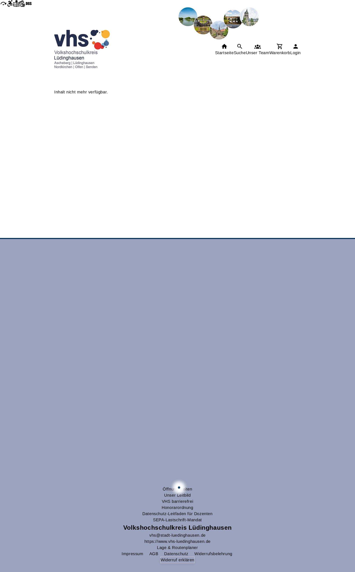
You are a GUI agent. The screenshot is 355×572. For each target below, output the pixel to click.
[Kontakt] (257, 49)
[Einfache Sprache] (16, 3)
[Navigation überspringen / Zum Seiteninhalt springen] (3, 3)
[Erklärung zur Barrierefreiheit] (10, 3)
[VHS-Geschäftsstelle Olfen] (179, 487)
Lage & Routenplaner (177, 547)
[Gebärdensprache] (26, 3)
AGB (153, 553)
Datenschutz (176, 553)
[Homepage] (82, 49)
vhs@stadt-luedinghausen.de (177, 535)
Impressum (132, 553)
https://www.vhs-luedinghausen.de (177, 541)
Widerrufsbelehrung (213, 553)
